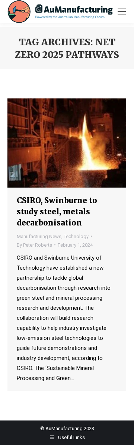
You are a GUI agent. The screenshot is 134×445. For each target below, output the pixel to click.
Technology (76, 236)
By (34, 245)
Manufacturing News (39, 236)
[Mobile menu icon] (122, 11)
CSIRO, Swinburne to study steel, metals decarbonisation (57, 211)
